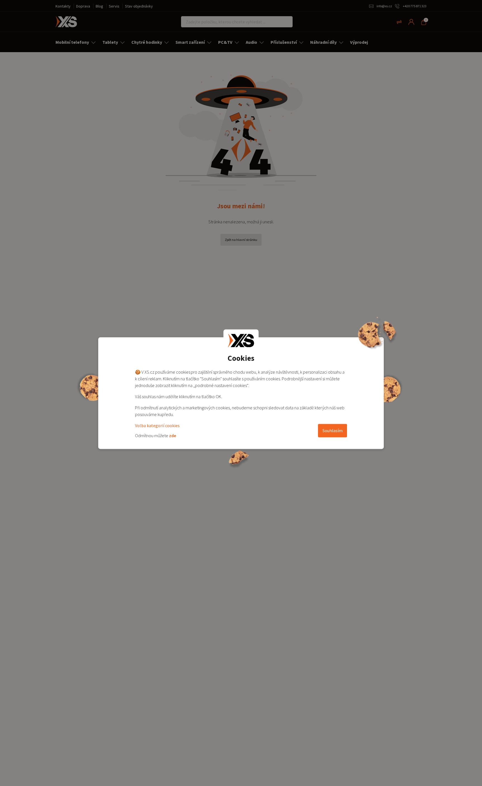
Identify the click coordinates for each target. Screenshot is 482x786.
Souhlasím (332, 430)
